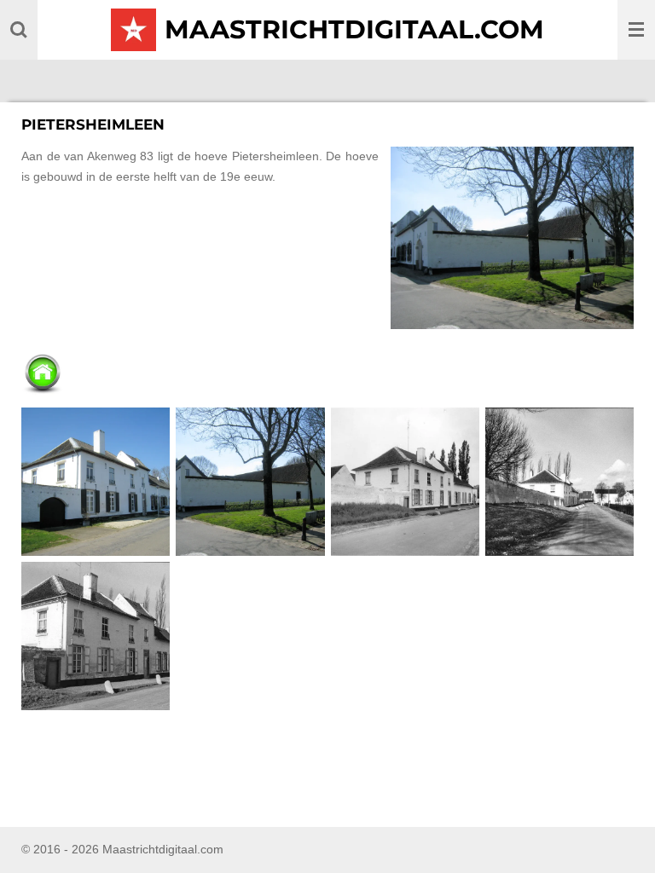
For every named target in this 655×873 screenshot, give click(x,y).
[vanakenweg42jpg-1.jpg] (96, 481)
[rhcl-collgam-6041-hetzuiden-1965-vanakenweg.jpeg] (559, 481)
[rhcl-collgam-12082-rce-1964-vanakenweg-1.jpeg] (405, 481)
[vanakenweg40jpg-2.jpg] (250, 481)
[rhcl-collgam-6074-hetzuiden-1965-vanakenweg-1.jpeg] (96, 635)
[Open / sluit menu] (636, 30)
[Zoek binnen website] (19, 30)
